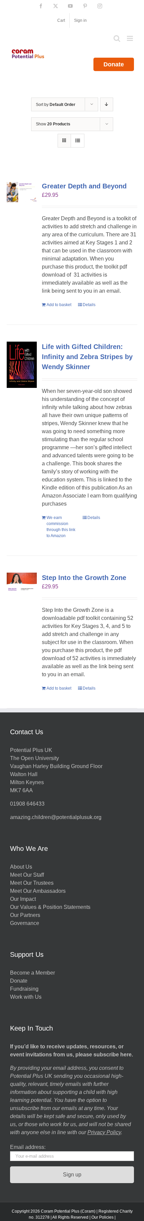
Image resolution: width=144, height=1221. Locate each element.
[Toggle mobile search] (117, 38)
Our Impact (23, 899)
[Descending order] (106, 104)
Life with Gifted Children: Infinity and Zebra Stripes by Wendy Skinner (87, 356)
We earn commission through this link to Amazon (61, 526)
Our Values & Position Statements (50, 907)
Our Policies (102, 1217)
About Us (21, 867)
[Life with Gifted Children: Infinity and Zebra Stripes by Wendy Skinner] (22, 365)
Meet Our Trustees (32, 883)
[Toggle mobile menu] (130, 38)
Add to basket (59, 304)
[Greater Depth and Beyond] (22, 192)
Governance (24, 923)
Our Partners (25, 915)
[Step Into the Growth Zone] (22, 583)
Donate (113, 64)
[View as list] (77, 140)
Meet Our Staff (27, 875)
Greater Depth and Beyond (84, 186)
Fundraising (24, 989)
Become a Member (32, 973)
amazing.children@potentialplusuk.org (55, 817)
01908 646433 (27, 804)
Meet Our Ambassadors (38, 891)
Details (89, 304)
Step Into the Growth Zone (84, 577)
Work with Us (26, 997)
